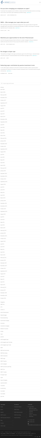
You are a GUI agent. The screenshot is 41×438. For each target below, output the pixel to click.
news (2, 334)
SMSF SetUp (16, 409)
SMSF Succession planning (6, 366)
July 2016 (2, 124)
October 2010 (3, 298)
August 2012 (3, 241)
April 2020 (3, 89)
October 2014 (3, 179)
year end (2, 396)
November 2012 (4, 235)
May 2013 (2, 222)
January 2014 (3, 200)
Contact (2, 423)
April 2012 (3, 252)
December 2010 (4, 292)
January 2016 (3, 141)
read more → (29, 12)
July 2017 (2, 108)
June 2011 (2, 276)
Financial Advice (17, 417)
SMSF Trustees (4, 372)
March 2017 (3, 116)
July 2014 (2, 187)
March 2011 (3, 284)
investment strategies (5, 326)
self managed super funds (6, 345)
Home (2, 406)
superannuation (13, 15)
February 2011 (3, 287)
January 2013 (3, 233)
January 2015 (3, 170)
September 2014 (4, 181)
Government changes (5, 320)
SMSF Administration (18, 412)
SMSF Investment (4, 355)
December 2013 (4, 203)
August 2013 (3, 214)
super (8, 15)
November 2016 (4, 119)
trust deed (3, 391)
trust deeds (3, 393)
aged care (2, 304)
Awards (2, 412)
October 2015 (3, 146)
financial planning (4, 317)
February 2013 (3, 230)
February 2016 (3, 138)
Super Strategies (4, 380)
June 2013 (2, 219)
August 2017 (3, 105)
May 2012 (2, 249)
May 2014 (2, 192)
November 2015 (4, 143)
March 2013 (3, 227)
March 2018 (3, 92)
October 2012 (3, 238)
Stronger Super (4, 374)
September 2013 (4, 211)
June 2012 (2, 246)
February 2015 (3, 168)
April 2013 (3, 225)
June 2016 (2, 127)
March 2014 (3, 197)
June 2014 (2, 189)
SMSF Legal (10, 73)
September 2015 (4, 149)
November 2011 (4, 265)
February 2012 (3, 257)
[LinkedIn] (37, 437)
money (2, 331)
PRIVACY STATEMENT (10, 433)
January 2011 (3, 290)
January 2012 (3, 260)
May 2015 (2, 160)
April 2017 (3, 113)
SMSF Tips (3, 369)
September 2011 (4, 271)
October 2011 (3, 268)
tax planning (3, 388)
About (2, 409)
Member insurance (4, 328)
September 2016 (4, 122)
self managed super (4, 339)
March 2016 (3, 135)
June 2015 (2, 157)
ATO (1, 307)
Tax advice (3, 385)
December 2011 (4, 263)
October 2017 (3, 100)
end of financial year (10, 44)
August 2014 (3, 184)
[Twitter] (39, 437)
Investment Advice (17, 406)
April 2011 (3, 282)
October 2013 (3, 208)
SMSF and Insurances (5, 350)
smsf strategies (4, 363)
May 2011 (2, 279)
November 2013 (4, 206)
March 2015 (3, 165)
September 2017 (4, 103)
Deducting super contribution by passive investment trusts (18, 65)
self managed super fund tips (6, 342)
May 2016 (2, 130)
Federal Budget (4, 315)
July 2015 (2, 154)
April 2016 (3, 132)
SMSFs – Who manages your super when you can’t (15, 22)
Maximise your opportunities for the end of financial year (17, 37)
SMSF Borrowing (4, 353)
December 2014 (4, 173)
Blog (1, 420)
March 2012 (3, 254)
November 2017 (4, 97)
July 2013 (2, 216)
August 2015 (3, 151)
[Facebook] (35, 437)
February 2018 (3, 94)
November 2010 (4, 295)
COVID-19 (2, 309)
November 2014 (4, 176)
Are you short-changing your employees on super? (15, 8)
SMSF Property (4, 361)
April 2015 (3, 162)
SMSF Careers (3, 415)
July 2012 (2, 244)
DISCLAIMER (3, 433)
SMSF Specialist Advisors (5, 417)
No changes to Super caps (8, 51)
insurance (2, 323)
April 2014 (3, 195)
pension (2, 336)
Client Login (3, 425)
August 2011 (3, 273)
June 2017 (2, 111)
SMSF (9, 30)
